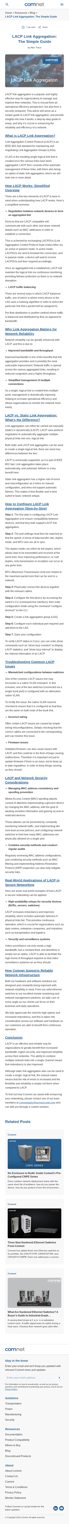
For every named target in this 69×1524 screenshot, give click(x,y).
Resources (21, 12)
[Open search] (7, 4)
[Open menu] (62, 4)
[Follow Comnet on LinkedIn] (55, 1508)
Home (8, 12)
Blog (32, 12)
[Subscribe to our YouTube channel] (61, 1508)
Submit (60, 1378)
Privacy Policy (11, 1389)
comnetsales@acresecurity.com (37, 1102)
